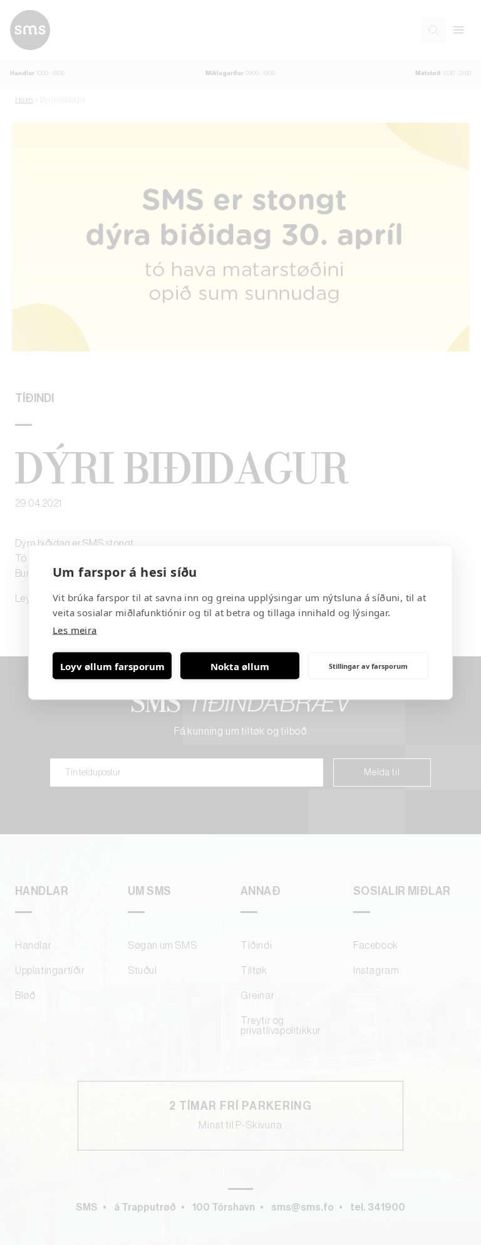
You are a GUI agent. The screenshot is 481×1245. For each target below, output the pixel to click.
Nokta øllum (239, 665)
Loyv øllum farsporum (112, 665)
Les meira (75, 630)
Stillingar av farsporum (368, 665)
